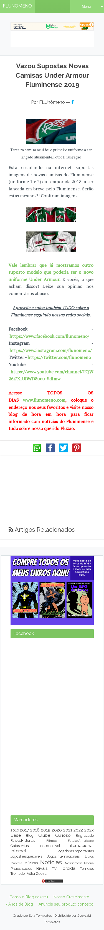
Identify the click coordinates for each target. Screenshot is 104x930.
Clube (44, 835)
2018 (35, 830)
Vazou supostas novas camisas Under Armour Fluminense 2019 (52, 75)
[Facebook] (50, 451)
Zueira (41, 873)
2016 (15, 830)
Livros (89, 856)
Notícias (51, 862)
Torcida (68, 868)
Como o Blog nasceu (28, 897)
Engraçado (85, 835)
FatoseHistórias (23, 840)
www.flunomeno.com (44, 400)
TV (54, 868)
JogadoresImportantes (75, 851)
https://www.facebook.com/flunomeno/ (49, 336)
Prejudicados (21, 868)
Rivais (42, 868)
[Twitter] (63, 451)
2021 (67, 830)
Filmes (51, 841)
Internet (18, 850)
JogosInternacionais (63, 856)
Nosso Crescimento (71, 897)
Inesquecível (49, 846)
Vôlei (31, 873)
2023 (89, 830)
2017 (24, 830)
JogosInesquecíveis (26, 856)
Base (16, 835)
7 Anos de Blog (19, 904)
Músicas (31, 863)
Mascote (16, 863)
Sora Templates (40, 916)
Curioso (63, 835)
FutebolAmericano (81, 840)
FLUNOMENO (17, 6)
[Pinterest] (76, 451)
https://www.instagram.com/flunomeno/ (51, 350)
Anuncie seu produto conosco (66, 904)
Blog (30, 835)
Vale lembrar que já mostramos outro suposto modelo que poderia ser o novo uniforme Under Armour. (51, 272)
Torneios (87, 868)
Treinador (18, 873)
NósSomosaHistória (79, 863)
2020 (57, 830)
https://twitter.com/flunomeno (59, 357)
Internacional (80, 845)
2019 (45, 830)
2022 (78, 830)
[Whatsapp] (36, 451)
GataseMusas (21, 846)
